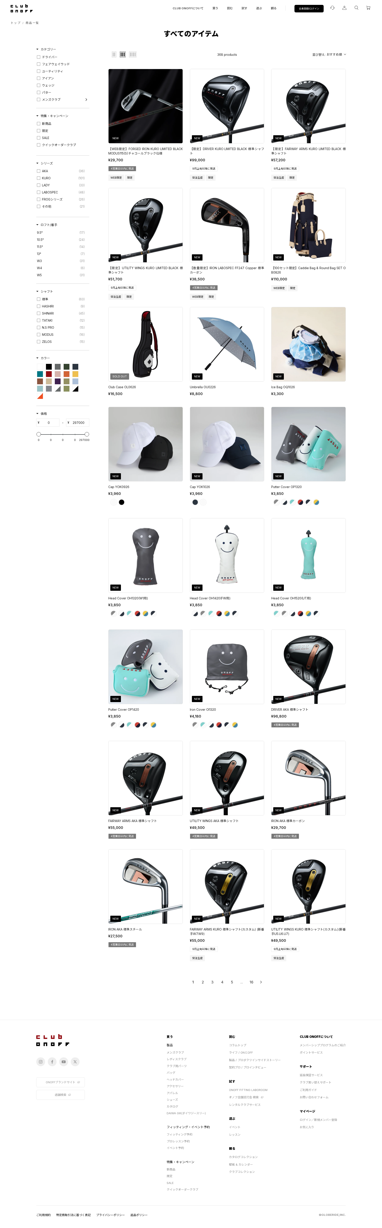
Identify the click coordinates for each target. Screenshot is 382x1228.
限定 (169, 1176)
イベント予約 (175, 1148)
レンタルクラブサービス (245, 1104)
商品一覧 (32, 23)
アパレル (172, 1093)
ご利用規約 (43, 1215)
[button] (329, 54)
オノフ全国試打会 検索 (244, 1097)
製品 (170, 1045)
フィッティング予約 (179, 1134)
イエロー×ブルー (316, 502)
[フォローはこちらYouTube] (63, 1061)
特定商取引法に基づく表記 (73, 1215)
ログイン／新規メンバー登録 (318, 1120)
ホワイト (114, 502)
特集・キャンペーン (54, 116)
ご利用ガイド (308, 1090)
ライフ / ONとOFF (241, 1052)
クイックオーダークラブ (182, 1189)
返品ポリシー (139, 1215)
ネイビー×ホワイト (308, 502)
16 (251, 982)
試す (244, 8)
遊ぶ (259, 8)
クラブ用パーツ (177, 1066)
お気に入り (307, 1127)
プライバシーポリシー (110, 1215)
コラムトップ (237, 1045)
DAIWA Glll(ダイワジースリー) (186, 1113)
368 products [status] (227, 54)
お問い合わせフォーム (314, 1097)
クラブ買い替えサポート (315, 1082)
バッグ (171, 1072)
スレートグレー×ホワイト (276, 502)
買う (215, 8)
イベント (235, 1127)
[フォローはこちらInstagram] (40, 1061)
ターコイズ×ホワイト (292, 502)
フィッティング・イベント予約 (188, 1127)
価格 (44, 413)
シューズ (172, 1099)
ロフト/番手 (49, 225)
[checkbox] (62, 57)
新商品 (171, 1169)
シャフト (47, 291)
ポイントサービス (311, 1052)
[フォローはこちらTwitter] (75, 1061)
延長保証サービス (311, 1075)
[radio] (114, 54)
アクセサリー (175, 1086)
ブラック (121, 502)
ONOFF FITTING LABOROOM (248, 1090)
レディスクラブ (177, 1059)
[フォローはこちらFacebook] (52, 1061)
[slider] (38, 434)
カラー (45, 358)
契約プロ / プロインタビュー (247, 1067)
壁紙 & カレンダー (241, 1164)
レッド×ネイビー (300, 502)
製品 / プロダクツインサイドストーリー (255, 1060)
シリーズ (47, 163)
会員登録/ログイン (309, 8)
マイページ (307, 1111)
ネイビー (195, 502)
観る (274, 8)
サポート (306, 1066)
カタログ (172, 1106)
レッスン (235, 1134)
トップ (16, 23)
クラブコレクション (242, 1172)
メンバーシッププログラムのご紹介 (323, 1045)
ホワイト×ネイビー (284, 502)
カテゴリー (48, 49)
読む (230, 8)
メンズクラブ (175, 1052)
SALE (170, 1183)
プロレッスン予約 (178, 1141)
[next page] (261, 982)
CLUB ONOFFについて (188, 8)
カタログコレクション (243, 1157)
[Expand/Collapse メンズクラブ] (86, 99)
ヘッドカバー (175, 1079)
